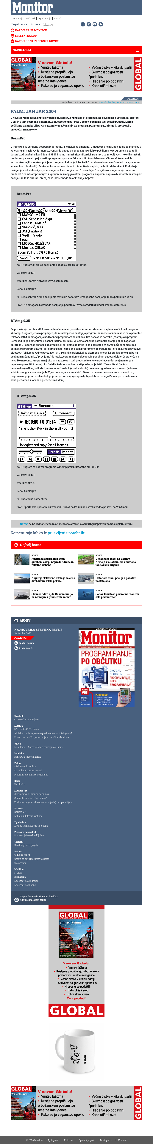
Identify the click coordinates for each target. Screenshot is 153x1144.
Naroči (24, 524)
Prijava (35, 24)
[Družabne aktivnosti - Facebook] (82, 24)
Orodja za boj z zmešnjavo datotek (32, 858)
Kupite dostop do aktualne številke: (39, 896)
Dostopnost (106, 1140)
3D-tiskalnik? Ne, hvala (26, 729)
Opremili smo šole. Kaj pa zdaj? (30, 798)
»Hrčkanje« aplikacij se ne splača (31, 793)
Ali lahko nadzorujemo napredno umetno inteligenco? (43, 733)
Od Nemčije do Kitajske (26, 719)
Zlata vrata (20, 862)
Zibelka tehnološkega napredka (31, 825)
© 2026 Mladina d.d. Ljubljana (42, 1140)
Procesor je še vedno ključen (29, 835)
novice (35, 555)
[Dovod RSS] (100, 24)
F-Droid (18, 872)
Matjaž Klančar (107, 102)
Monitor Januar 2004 (128, 102)
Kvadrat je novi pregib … (27, 845)
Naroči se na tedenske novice (37, 41)
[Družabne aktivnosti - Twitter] (88, 24)
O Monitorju (17, 18)
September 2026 (22, 633)
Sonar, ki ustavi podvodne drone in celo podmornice (117, 595)
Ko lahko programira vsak (28, 770)
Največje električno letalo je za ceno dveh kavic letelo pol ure (53, 579)
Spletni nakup (26, 35)
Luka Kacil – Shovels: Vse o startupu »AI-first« (38, 746)
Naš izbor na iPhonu (25, 884)
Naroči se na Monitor (31, 30)
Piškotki (30, 18)
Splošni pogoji (86, 1140)
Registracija (19, 24)
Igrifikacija (20, 876)
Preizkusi (133, 98)
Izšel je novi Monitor (25, 766)
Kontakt (58, 18)
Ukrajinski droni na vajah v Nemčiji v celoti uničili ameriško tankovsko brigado (116, 562)
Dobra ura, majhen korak (27, 756)
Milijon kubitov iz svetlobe (28, 815)
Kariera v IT (20, 811)
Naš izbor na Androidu (26, 880)
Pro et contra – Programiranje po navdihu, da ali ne (41, 737)
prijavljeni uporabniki (66, 532)
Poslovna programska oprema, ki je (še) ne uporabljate (43, 802)
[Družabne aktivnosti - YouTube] (94, 24)
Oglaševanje (44, 18)
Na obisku (19, 784)
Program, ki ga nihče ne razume (31, 774)
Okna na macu (22, 854)
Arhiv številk (26, 648)
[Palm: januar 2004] (46, 230)
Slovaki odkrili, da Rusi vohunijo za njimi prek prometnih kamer (52, 595)
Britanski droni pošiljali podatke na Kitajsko (116, 579)
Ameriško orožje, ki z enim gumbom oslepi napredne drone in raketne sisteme (53, 562)
